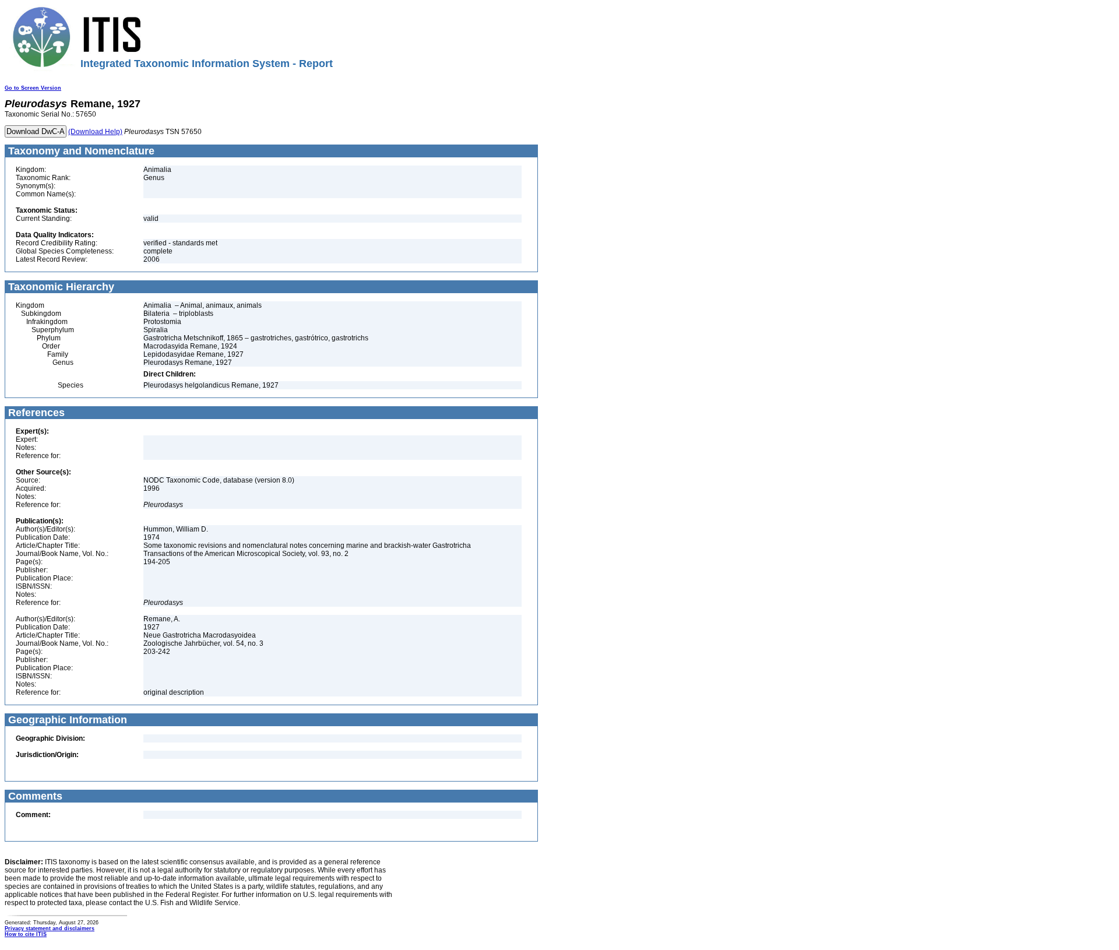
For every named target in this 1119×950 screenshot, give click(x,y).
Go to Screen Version (33, 88)
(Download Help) (95, 132)
